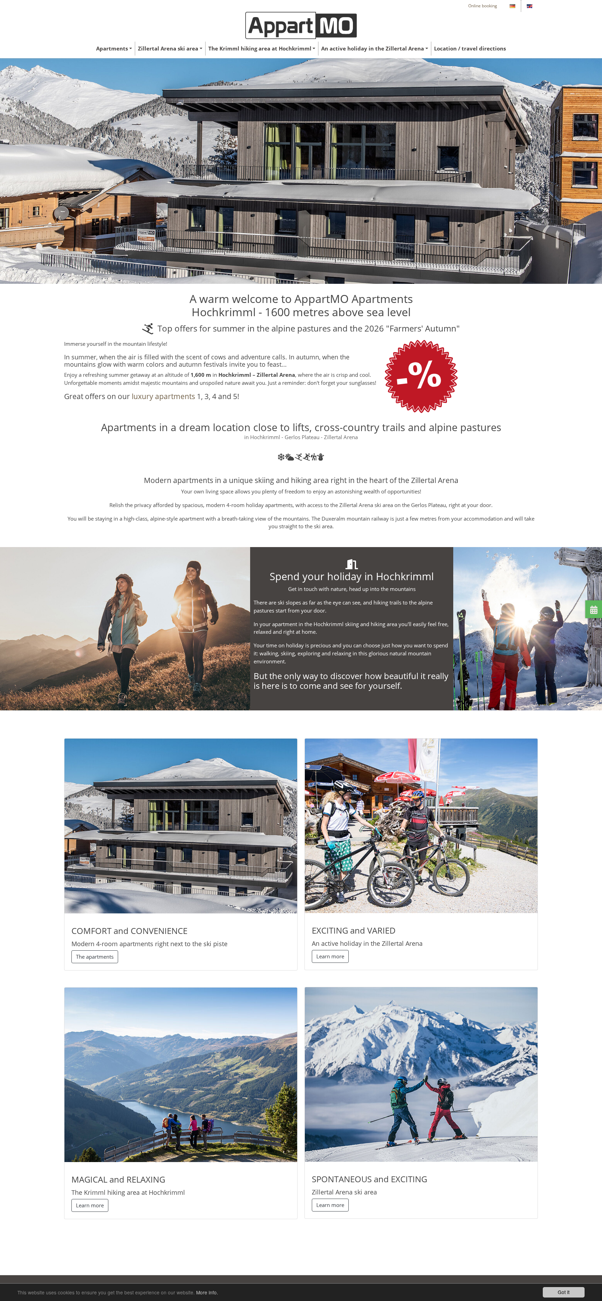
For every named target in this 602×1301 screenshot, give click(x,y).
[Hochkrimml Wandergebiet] (180, 1074)
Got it (564, 1291)
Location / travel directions (470, 48)
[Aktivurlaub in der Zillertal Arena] (421, 825)
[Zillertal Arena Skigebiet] (421, 1073)
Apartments (112, 48)
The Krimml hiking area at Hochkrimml (259, 48)
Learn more (90, 1205)
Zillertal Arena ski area (168, 48)
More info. (207, 1292)
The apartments (95, 956)
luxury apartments (163, 396)
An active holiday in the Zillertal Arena (372, 48)
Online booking (482, 6)
